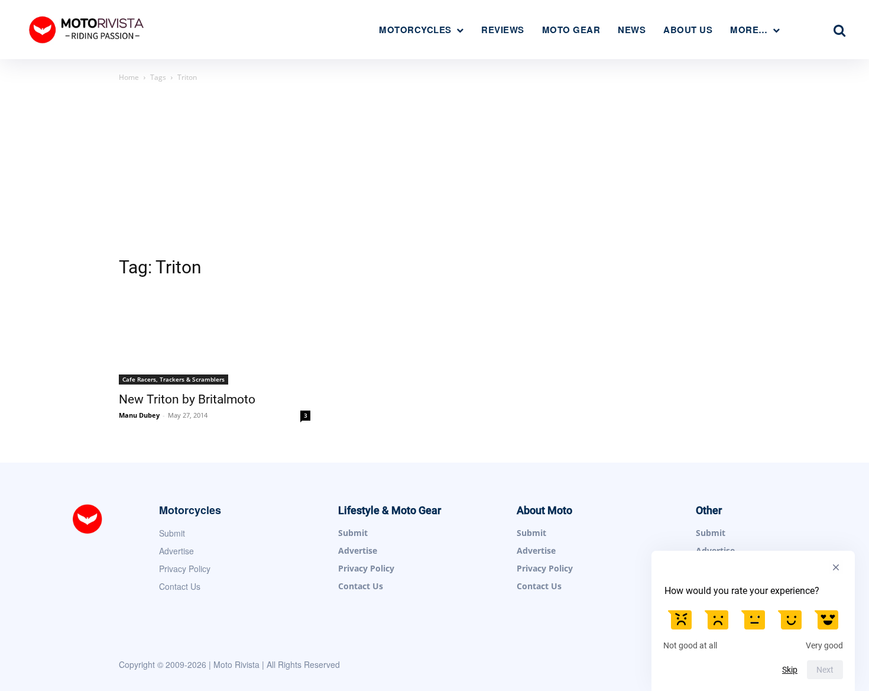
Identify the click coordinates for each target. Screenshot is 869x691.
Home (129, 77)
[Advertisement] (434, 173)
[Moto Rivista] (88, 29)
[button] (839, 30)
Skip (789, 669)
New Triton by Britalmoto (187, 399)
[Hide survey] (836, 567)
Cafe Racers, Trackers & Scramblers (173, 379)
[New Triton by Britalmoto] (214, 337)
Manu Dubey (139, 415)
